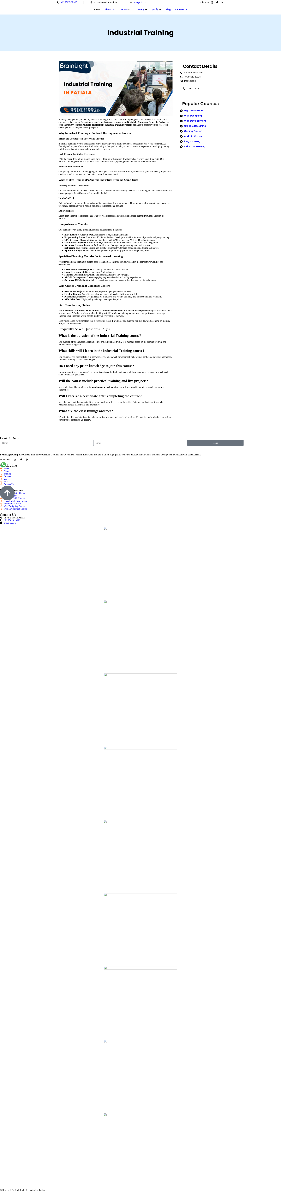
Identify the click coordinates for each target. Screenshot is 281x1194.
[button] (116, 336)
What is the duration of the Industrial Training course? (100, 335)
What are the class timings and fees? (86, 411)
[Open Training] (146, 9)
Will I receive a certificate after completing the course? (100, 396)
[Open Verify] (160, 9)
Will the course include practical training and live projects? (103, 381)
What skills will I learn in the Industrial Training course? (101, 351)
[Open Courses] (129, 9)
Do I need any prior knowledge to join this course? (96, 366)
